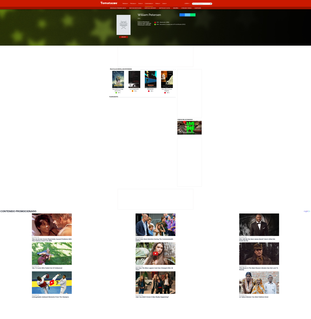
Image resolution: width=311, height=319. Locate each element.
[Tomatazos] (108, 3)
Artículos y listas (165, 8)
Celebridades (148, 3)
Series (140, 3)
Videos (157, 3)
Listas (164, 3)
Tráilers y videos (186, 8)
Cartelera (198, 8)
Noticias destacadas (135, 8)
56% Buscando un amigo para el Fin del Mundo (171, 24)
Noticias (125, 3)
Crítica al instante (150, 8)
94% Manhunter (163, 22)
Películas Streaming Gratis (118, 8)
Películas (132, 3)
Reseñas (176, 8)
